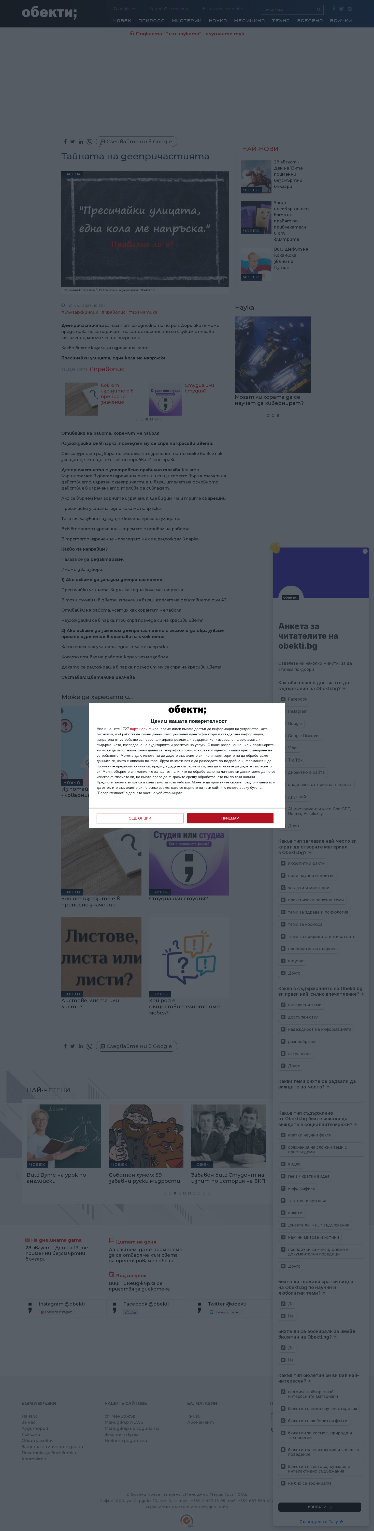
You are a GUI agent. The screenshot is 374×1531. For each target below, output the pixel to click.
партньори (139, 729)
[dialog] (187, 765)
